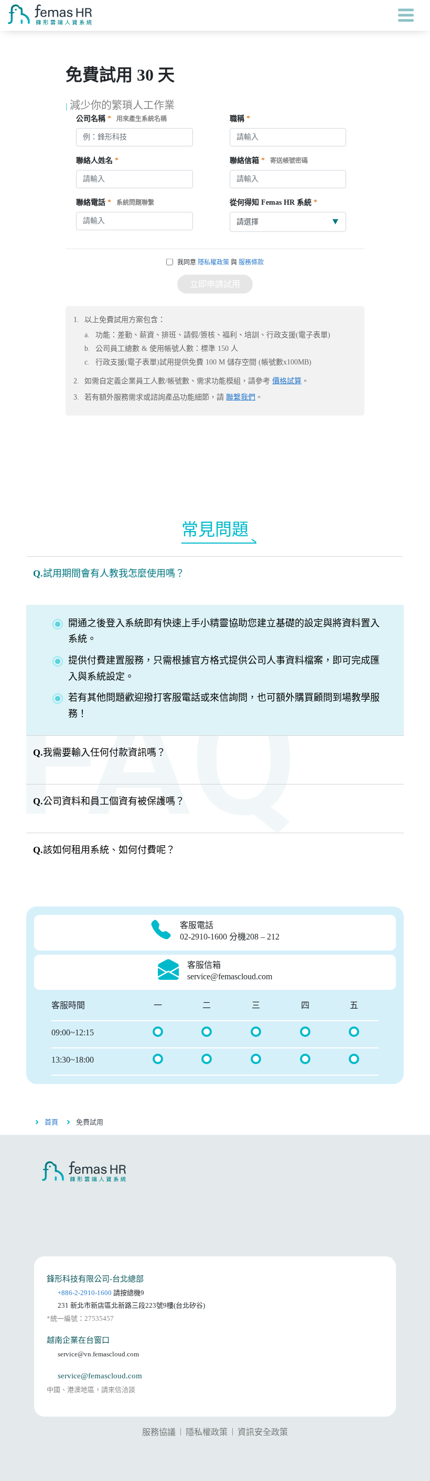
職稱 (240, 119)
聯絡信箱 (269, 160)
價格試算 (287, 381)
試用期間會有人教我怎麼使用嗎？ (109, 573)
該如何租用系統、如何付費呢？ (104, 850)
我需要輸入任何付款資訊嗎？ (99, 752)
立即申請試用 (215, 284)
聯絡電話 (115, 202)
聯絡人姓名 (97, 160)
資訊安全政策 (263, 1432)
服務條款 (251, 262)
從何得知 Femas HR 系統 (273, 202)
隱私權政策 (213, 262)
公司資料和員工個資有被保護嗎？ (109, 801)
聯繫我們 (240, 397)
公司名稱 (121, 119)
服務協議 (159, 1432)
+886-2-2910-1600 (85, 1293)
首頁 (51, 1122)
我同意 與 (220, 262)
